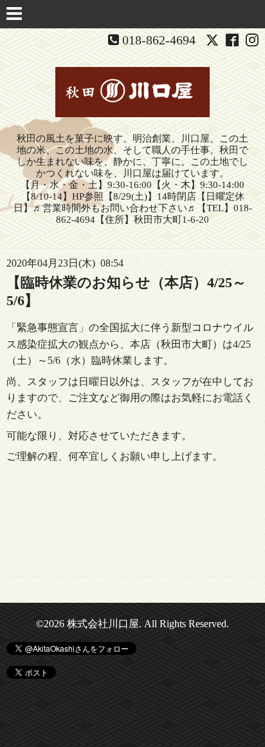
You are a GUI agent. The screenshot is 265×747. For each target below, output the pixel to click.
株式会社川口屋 (103, 623)
